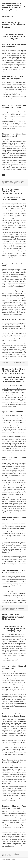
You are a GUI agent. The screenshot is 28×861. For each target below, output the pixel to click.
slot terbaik (10, 854)
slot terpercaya (16, 854)
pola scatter (7, 182)
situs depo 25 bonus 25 (8, 643)
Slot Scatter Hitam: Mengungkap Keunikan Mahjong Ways (13, 616)
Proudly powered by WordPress (8, 859)
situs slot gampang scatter (15, 182)
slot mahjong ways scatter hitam (12, 183)
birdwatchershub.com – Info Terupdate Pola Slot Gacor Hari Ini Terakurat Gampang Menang (11, 6)
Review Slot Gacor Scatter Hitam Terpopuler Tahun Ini (12, 191)
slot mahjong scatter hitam (15, 220)
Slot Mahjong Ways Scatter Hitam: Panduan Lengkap (13, 24)
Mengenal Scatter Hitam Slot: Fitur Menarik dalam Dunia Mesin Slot (13, 371)
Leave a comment (19, 183)
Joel (11, 181)
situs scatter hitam (10, 363)
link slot (16, 181)
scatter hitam (12, 608)
